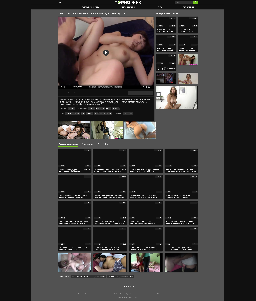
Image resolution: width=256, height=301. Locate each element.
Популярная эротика (90, 7)
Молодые (116, 108)
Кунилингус (100, 108)
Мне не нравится (65, 93)
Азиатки (91, 108)
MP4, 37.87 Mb (128, 113)
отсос (77, 113)
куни (83, 113)
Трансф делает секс (127, 276)
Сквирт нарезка (77, 276)
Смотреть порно (61, 7)
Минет (108, 108)
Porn (136, 297)
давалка (89, 113)
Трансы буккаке (100, 276)
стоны (109, 113)
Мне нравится (61, 93)
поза (96, 113)
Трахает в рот (88, 276)
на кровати (69, 113)
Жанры (159, 7)
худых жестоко (113, 276)
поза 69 (102, 113)
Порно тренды (189, 7)
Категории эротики (128, 7)
